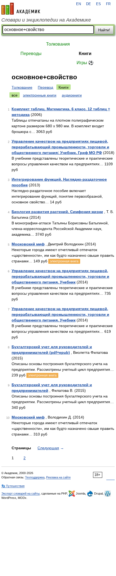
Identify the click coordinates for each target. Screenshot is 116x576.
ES (98, 4)
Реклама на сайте (58, 477)
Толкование (22, 87)
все (15, 95)
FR (108, 4)
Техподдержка (35, 477)
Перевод (45, 87)
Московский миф (28, 244)
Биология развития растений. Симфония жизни (57, 212)
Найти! (104, 30)
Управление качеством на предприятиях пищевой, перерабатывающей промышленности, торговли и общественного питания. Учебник (60, 276)
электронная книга (64, 261)
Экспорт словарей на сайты (20, 493)
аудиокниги (72, 95)
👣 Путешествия (13, 486)
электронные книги (39, 95)
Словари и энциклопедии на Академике (46, 20)
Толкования (58, 44)
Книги (85, 53)
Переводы (31, 53)
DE (88, 4)
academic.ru (20, 9)
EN (78, 4)
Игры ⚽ (85, 62)
